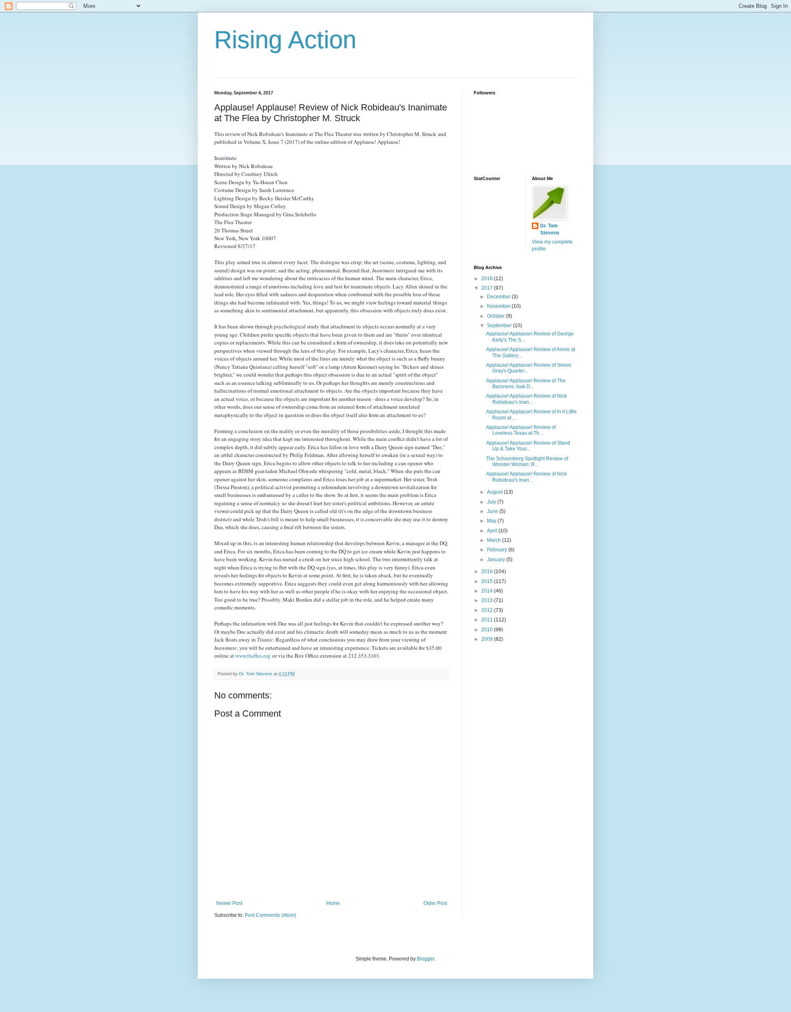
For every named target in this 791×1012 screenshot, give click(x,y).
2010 (487, 629)
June (493, 511)
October (496, 316)
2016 (487, 571)
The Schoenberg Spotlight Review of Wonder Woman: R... (527, 461)
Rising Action (285, 40)
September (500, 325)
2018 (487, 278)
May (492, 521)
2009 (487, 639)
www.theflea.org (253, 655)
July (492, 502)
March (494, 540)
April (492, 531)
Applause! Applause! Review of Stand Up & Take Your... (528, 446)
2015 (487, 581)
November (499, 306)
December (499, 297)
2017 (487, 288)
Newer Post (229, 903)
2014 (487, 591)
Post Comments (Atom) (270, 915)
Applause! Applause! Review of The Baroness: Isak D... (526, 383)
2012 (487, 610)
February (497, 550)
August (495, 492)
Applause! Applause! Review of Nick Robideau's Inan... (526, 399)
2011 (487, 620)
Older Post (435, 903)
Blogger (425, 959)
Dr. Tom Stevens (549, 229)
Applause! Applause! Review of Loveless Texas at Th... (521, 430)
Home (333, 903)
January (496, 559)
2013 (487, 600)
